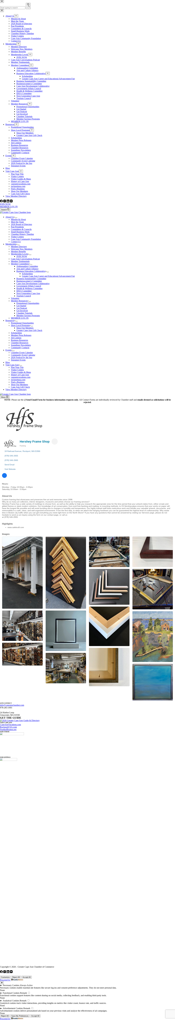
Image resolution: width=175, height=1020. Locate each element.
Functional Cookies (11, 993)
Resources (9, 320)
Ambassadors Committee (27, 266)
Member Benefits (18, 251)
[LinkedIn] (8, 201)
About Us (9, 217)
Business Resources (19, 340)
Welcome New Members (21, 249)
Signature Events (18, 360)
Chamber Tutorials (24, 313)
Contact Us (16, 241)
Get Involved (22, 310)
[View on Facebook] (4, 477)
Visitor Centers (17, 237)
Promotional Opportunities (27, 303)
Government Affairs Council (28, 286)
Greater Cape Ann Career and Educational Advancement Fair (48, 276)
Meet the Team (17, 222)
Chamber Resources (19, 343)
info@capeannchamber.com (12, 705)
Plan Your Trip (17, 367)
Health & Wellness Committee (29, 288)
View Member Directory (16, 389)
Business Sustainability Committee (31, 278)
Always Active (26, 985)
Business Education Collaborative (31, 271)
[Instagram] (5, 201)
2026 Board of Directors (21, 224)
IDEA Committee (24, 291)
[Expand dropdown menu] (16, 217)
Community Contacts (20, 347)
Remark (23, 993)
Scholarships (27, 273)
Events (8, 350)
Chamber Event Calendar (22, 352)
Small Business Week (20, 232)
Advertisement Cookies (13, 1008)
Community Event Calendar (23, 355)
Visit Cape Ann (12, 365)
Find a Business (18, 382)
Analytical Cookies (11, 1000)
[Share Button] (55, 441)
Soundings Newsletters (21, 345)
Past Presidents (17, 227)
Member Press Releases (21, 335)
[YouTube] (11, 201)
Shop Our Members (24, 328)
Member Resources (19, 301)
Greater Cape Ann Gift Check (29, 330)
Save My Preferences (20, 1016)
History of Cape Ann (20, 375)
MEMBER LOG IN (9, 206)
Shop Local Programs (20, 325)
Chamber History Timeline (22, 234)
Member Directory (19, 246)
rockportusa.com (18, 379)
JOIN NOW (5, 204)
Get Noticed (21, 308)
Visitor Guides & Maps (21, 372)
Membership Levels (19, 254)
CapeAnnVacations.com (10, 724)
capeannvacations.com (20, 377)
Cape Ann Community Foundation (26, 239)
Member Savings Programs (28, 315)
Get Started (21, 306)
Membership (10, 244)
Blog (7, 362)
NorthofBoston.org (8, 729)
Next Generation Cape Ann (28, 293)
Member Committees (20, 264)
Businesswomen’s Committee (29, 281)
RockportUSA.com (8, 727)
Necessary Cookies (11, 985)
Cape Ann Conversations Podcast (25, 259)
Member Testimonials (20, 261)
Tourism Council (23, 296)
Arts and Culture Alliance (27, 269)
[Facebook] (1, 201)
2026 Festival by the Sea (21, 357)
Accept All (27, 977)
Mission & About (18, 219)
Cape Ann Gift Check (20, 387)
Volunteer (15, 298)
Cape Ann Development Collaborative (32, 283)
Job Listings (16, 338)
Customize (5, 977)
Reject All (16, 977)
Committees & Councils (21, 229)
